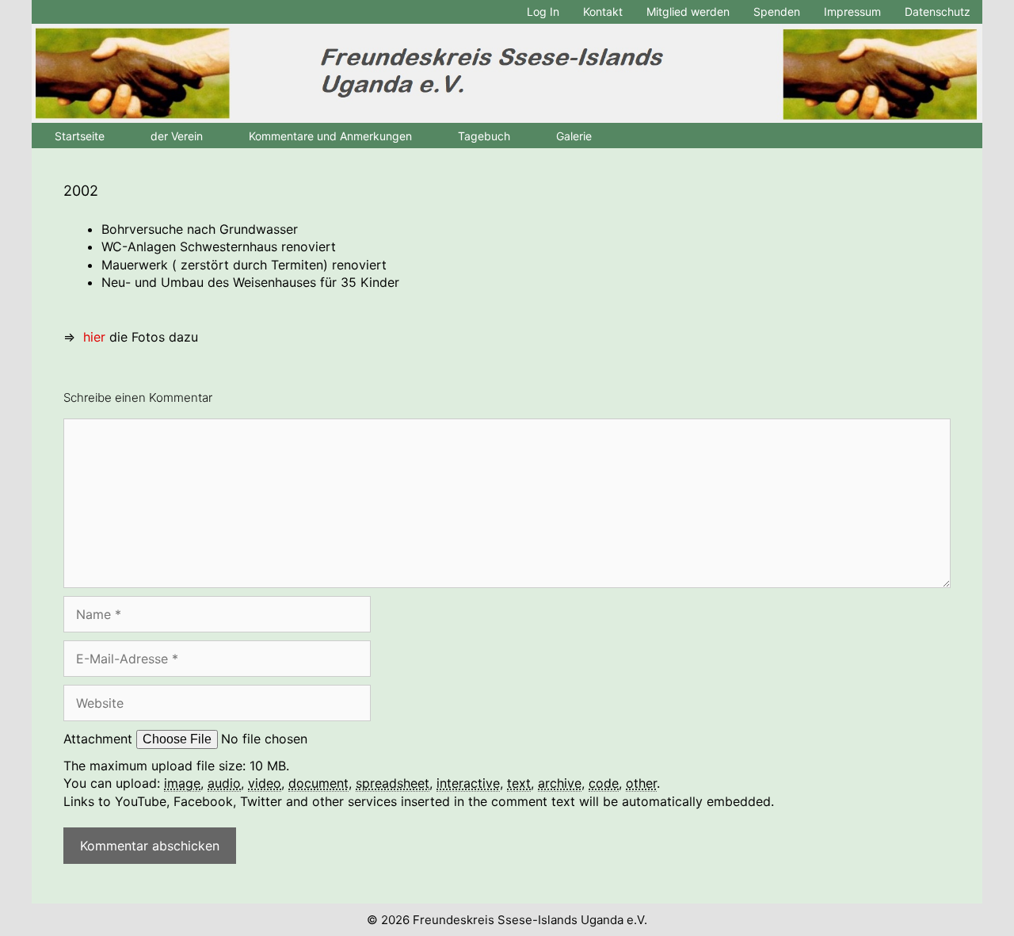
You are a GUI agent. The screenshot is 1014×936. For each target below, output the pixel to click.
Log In (543, 11)
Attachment (99, 739)
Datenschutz (937, 11)
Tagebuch (484, 136)
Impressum (852, 11)
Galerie (574, 136)
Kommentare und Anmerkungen (330, 136)
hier (94, 337)
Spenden (776, 11)
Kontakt (603, 11)
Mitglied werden (688, 11)
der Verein (177, 136)
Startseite (80, 136)
